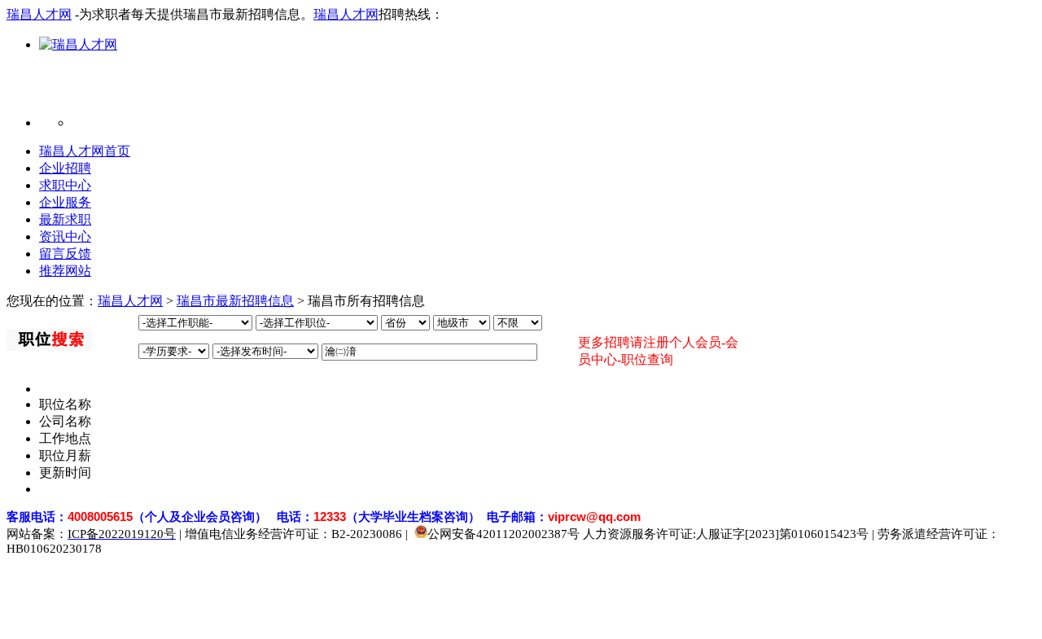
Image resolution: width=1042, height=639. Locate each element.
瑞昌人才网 (39, 14)
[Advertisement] (368, 90)
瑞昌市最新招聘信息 (235, 301)
